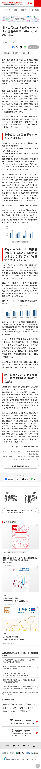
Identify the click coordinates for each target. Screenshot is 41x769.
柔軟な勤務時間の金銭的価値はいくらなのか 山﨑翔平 (10, 497)
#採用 (21, 708)
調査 (15, 10)
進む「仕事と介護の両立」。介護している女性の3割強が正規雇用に (19, 681)
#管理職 (6, 705)
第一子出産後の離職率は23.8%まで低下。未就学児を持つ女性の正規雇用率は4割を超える (19, 687)
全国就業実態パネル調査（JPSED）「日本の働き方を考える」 (20, 512)
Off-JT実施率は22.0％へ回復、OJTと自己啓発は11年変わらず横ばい (19, 661)
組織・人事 (26, 53)
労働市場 (15, 53)
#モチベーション (18, 705)
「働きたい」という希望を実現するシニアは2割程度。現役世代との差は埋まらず (19, 674)
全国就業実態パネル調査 (20, 466)
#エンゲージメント (10, 711)
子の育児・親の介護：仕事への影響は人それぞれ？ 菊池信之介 (30, 497)
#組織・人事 (31, 705)
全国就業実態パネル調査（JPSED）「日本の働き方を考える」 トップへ (20, 693)
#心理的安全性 (25, 711)
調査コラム (24, 10)
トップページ (6, 10)
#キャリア (12, 708)
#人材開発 (29, 708)
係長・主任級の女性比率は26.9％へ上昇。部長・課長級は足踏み (19, 668)
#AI (4, 708)
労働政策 (6, 53)
